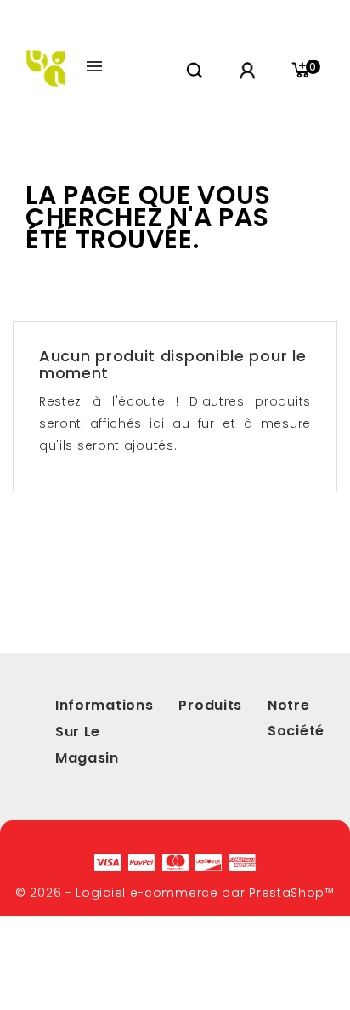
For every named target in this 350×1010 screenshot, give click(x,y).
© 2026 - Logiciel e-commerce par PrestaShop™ (175, 892)
